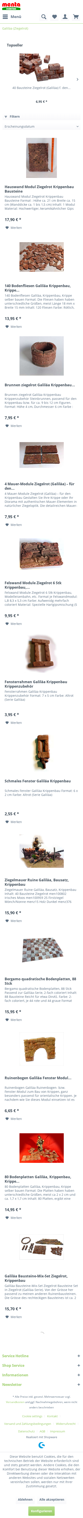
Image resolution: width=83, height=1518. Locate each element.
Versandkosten (15, 1402)
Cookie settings (32, 1416)
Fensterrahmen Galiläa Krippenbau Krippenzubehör (36, 684)
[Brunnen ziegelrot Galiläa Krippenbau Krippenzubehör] (41, 356)
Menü (16, 16)
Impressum (57, 1431)
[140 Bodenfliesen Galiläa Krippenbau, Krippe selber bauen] (41, 257)
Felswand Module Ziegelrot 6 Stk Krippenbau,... (33, 585)
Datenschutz (26, 1431)
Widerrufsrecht (66, 1424)
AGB (42, 1431)
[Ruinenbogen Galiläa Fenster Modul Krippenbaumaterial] (41, 1049)
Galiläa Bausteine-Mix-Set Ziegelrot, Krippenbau (36, 1278)
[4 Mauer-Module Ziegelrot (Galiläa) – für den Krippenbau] (41, 455)
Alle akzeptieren (51, 1499)
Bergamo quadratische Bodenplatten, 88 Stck (40, 981)
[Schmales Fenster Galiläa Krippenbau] (41, 752)
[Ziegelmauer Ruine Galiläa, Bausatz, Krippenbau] (41, 851)
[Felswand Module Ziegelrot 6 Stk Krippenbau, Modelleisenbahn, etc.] (41, 554)
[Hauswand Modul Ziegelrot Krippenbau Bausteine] (41, 158)
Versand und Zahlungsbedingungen (27, 1424)
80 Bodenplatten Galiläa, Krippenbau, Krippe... (38, 1179)
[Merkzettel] (54, 16)
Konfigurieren (41, 1511)
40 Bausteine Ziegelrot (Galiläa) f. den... (41, 88)
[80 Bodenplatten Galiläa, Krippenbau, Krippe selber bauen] (41, 1148)
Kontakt (52, 1416)
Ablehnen (25, 1499)
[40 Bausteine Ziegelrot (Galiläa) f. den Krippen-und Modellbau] (41, 67)
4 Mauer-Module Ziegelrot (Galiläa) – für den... (39, 486)
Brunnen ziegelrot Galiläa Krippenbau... (40, 385)
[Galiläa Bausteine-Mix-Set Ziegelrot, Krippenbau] (41, 1247)
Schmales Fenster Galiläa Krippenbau (38, 781)
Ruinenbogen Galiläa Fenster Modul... (38, 1078)
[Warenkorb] (75, 16)
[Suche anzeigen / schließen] (43, 16)
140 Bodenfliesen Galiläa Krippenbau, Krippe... (38, 288)
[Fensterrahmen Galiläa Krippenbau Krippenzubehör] (41, 653)
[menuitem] (11, 16)
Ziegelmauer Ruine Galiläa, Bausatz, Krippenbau (37, 882)
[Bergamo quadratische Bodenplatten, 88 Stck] (41, 950)
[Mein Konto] (65, 16)
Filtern (14, 116)
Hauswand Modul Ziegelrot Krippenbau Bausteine (39, 189)
